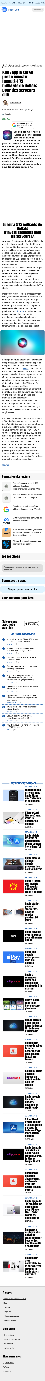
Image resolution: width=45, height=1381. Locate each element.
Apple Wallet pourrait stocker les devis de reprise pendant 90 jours (32, 911)
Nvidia (6, 119)
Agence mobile (8, 1363)
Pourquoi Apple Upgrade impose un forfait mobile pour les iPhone (33, 1078)
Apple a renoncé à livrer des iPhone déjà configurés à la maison (33, 981)
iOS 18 (20, 311)
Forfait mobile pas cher (11, 1339)
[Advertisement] (22, 36)
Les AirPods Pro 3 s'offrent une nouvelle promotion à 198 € (19, 717)
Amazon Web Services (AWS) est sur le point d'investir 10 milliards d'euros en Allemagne (27, 532)
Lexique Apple (8, 1348)
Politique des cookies (11, 1316)
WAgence (6, 1367)
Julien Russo (15, 103)
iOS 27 (31, 3)
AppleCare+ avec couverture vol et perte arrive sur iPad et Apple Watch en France (33, 1266)
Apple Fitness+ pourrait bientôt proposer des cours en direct (33, 864)
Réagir (30, 110)
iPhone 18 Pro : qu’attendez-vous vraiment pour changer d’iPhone (20, 649)
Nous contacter (9, 1335)
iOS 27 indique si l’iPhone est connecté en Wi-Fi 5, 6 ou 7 (23, 726)
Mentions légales (9, 1320)
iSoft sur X (7, 1371)
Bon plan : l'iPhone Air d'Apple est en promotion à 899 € (22, 658)
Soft (13, 10)
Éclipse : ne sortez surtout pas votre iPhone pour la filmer (22, 667)
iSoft (5, 1303)
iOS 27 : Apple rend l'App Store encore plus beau (32, 1004)
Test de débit (8, 1344)
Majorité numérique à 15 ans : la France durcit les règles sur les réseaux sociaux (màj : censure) (20, 677)
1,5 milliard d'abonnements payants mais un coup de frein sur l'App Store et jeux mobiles (33, 1127)
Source (5, 465)
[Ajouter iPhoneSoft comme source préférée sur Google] (22, 125)
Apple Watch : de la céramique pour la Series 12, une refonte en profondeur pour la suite (22, 697)
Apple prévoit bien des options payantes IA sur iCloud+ (32, 1102)
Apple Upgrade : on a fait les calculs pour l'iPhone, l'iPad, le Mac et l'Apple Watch (33, 1154)
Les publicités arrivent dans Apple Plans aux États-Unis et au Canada (33, 795)
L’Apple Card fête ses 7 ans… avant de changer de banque (33, 818)
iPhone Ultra (12, 3)
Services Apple (11, 65)
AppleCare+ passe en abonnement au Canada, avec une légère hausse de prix (33, 1181)
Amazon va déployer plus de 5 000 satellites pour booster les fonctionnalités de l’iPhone (33, 1237)
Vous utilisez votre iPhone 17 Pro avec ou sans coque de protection (23, 640)
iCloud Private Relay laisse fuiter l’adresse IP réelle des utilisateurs (33, 1025)
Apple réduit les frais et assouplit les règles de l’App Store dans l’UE (33, 841)
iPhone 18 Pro (22, 3)
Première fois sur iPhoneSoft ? (14, 1299)
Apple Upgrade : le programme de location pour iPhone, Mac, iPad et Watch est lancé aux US (33, 1209)
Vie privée (7, 1312)
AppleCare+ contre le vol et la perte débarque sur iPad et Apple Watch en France (33, 1051)
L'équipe (6, 1307)
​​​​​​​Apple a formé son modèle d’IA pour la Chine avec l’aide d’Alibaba (33, 886)
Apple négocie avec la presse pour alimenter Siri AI (33, 936)
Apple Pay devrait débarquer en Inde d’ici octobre (32, 957)
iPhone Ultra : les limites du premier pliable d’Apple (21, 708)
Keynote (4, 3)
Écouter (8, 114)
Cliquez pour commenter (22, 589)
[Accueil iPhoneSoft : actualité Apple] (3, 65)
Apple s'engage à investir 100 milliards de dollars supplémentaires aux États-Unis (26, 486)
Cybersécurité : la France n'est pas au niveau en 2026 (22, 687)
